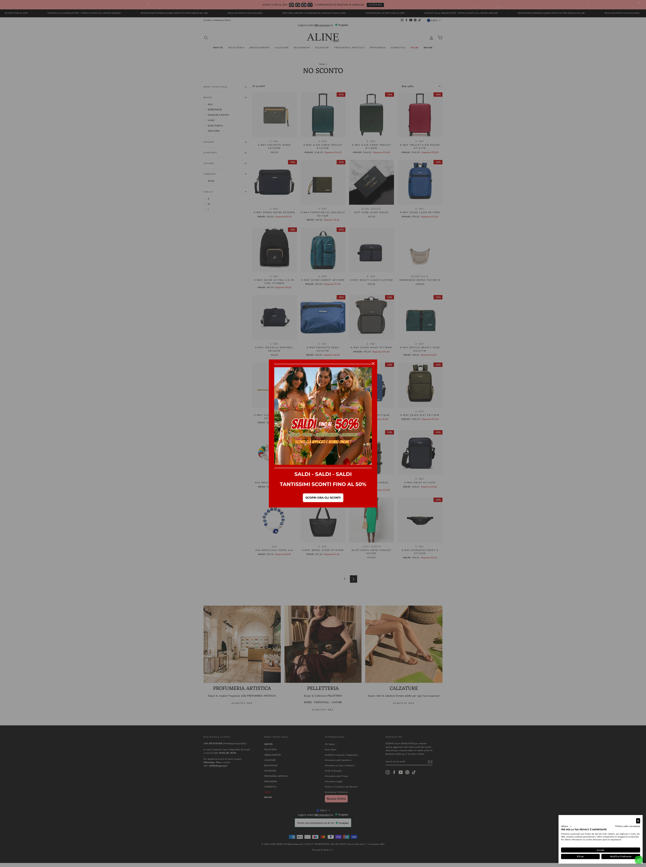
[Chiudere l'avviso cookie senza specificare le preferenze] (638, 820)
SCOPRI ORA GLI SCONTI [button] (323, 497)
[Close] (373, 363)
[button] (566, 826)
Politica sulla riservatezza (627, 826)
